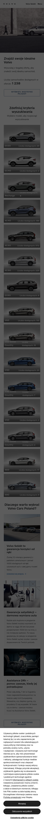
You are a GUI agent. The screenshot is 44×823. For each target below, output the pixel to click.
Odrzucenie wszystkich (22, 811)
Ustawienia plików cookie (22, 817)
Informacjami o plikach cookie (25, 779)
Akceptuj (22, 803)
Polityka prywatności (12, 797)
